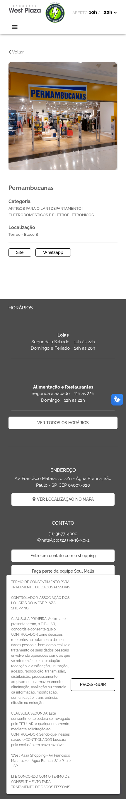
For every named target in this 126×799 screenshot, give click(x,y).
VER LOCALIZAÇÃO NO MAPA (65, 499)
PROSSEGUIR (93, 684)
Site (19, 252)
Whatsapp (53, 252)
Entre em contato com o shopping (63, 555)
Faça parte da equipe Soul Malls (63, 571)
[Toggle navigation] (14, 27)
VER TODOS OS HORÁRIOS (63, 422)
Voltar (17, 52)
